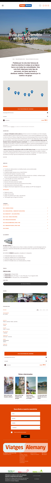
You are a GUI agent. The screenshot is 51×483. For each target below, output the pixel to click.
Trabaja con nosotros (34, 454)
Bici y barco (5, 314)
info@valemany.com (7, 454)
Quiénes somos (33, 453)
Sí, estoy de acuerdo (36, 475)
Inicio (14, 59)
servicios (12, 126)
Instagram (45, 454)
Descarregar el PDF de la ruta (8, 112)
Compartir (5, 116)
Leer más (5, 157)
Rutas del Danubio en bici (20, 59)
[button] (15, 93)
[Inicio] (25, 5)
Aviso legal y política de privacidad (23, 456)
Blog (20, 453)
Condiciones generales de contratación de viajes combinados (24, 460)
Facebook (45, 453)
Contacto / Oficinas (23, 454)
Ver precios (7, 120)
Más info (17, 480)
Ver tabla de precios (25, 283)
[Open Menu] (2, 5)
